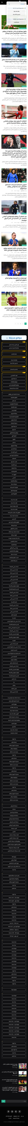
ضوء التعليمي (14, 375)
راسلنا (10, 1122)
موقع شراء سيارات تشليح (14, 841)
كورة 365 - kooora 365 (14, 933)
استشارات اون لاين (14, 455)
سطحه (14, 809)
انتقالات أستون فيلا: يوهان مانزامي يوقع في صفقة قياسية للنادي (15, 122)
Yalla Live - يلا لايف (14, 923)
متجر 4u (14, 618)
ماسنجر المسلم (14, 369)
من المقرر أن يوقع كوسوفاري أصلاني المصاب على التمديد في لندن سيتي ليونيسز (14, 218)
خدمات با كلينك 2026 (14, 717)
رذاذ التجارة (14, 468)
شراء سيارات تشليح (14, 838)
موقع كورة (14, 990)
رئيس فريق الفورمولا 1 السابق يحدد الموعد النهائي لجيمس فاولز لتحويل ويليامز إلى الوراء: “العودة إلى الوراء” (9, 1088)
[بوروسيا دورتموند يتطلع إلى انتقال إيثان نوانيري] (23, 1066)
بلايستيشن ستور (14, 663)
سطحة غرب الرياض (14, 822)
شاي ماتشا (14, 689)
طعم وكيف (14, 471)
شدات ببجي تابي (14, 576)
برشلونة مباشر (14, 749)
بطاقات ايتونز (14, 660)
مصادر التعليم (14, 541)
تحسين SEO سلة (14, 363)
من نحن (22, 1116)
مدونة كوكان (14, 423)
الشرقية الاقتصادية (14, 417)
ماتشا (14, 685)
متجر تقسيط (14, 602)
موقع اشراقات (14, 382)
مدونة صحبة (14, 484)
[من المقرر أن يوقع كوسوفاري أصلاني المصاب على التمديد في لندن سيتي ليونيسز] (14, 207)
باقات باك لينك (14, 509)
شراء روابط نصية (14, 506)
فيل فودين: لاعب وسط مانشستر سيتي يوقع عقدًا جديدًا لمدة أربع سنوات (14, 60)
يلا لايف (14, 870)
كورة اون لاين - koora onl (14, 926)
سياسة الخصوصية (16, 1118)
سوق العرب (14, 704)
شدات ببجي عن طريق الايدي (14, 621)
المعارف (14, 458)
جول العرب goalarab (14, 863)
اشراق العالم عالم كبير (14, 522)
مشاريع (14, 727)
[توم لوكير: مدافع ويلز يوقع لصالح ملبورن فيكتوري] (14, 269)
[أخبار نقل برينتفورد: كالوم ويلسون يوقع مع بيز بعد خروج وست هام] (14, 299)
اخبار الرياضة (14, 525)
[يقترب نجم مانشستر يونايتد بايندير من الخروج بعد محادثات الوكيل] (23, 1081)
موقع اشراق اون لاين (14, 385)
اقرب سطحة (14, 828)
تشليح (14, 832)
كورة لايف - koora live (14, 1021)
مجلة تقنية (14, 545)
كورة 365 (14, 857)
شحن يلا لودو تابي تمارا (14, 628)
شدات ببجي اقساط (14, 567)
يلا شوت (14, 739)
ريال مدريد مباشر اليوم (14, 875)
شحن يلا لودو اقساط (14, 589)
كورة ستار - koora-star (14, 897)
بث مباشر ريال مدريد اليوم (14, 866)
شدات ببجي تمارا (14, 570)
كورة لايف (14, 948)
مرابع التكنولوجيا (14, 404)
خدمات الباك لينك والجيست (14, 698)
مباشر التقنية (14, 481)
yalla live (14, 888)
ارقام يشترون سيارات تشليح (14, 844)
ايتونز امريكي (14, 583)
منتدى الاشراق (14, 529)
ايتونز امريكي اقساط (14, 634)
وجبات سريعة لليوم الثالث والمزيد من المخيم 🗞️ (9, 1072)
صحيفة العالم (14, 561)
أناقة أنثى (14, 436)
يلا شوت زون (14, 1050)
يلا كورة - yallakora (14, 930)
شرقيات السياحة (14, 487)
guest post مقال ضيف (14, 701)
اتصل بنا (10, 1118)
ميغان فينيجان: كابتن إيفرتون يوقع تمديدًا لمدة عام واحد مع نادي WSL (15, 249)
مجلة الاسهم (14, 413)
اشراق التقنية (14, 397)
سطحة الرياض (14, 806)
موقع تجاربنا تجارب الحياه (14, 720)
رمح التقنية (14, 465)
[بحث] (2, 2)
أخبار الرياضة (24, 56)
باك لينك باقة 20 (14, 707)
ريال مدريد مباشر (14, 752)
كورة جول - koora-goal (14, 901)
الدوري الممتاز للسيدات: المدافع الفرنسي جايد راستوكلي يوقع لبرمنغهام (16, 186)
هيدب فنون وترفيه (14, 557)
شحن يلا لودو (14, 650)
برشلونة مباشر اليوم (14, 879)
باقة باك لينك (14, 360)
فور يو (14, 640)
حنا (14, 682)
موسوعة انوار (14, 491)
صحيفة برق (14, 379)
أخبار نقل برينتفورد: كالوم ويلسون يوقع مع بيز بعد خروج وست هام (15, 309)
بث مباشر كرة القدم (23, 28)
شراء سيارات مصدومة (14, 848)
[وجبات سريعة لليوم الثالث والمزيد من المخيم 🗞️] (23, 1073)
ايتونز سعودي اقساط (14, 586)
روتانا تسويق (14, 446)
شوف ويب (14, 410)
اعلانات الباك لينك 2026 (14, 532)
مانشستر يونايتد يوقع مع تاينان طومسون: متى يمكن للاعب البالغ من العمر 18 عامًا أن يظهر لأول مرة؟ (15, 91)
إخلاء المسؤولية (16, 1116)
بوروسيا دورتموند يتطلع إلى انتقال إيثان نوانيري (10, 1064)
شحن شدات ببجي (14, 644)
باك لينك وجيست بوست (14, 538)
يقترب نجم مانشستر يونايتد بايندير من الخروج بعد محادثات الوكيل (9, 1080)
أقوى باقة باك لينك (14, 714)
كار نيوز (14, 430)
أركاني (14, 478)
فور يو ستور (14, 615)
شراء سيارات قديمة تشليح (14, 851)
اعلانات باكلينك (14, 733)
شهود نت (14, 474)
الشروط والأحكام (9, 1116)
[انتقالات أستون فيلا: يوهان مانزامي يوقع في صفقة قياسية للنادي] (14, 112)
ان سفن (14, 401)
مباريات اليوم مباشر (14, 745)
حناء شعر (14, 679)
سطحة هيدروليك (14, 815)
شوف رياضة (14, 535)
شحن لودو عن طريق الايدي (14, 653)
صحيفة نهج (14, 426)
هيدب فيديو (14, 462)
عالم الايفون (14, 420)
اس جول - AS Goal (14, 936)
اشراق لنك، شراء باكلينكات (14, 512)
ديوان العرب (14, 723)
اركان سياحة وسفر (14, 388)
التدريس (14, 519)
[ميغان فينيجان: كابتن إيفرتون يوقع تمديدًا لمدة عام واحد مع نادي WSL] (14, 239)
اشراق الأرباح (14, 494)
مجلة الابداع (14, 449)
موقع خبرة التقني (14, 433)
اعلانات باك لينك (14, 730)
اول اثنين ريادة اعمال (14, 345)
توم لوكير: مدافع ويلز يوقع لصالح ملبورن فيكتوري (16, 279)
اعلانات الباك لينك (14, 516)
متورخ (14, 439)
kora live (14, 945)
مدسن (14, 442)
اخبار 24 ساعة (14, 554)
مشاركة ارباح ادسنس (14, 348)
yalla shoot (14, 742)
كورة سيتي (14, 860)
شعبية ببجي (14, 656)
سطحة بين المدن (14, 812)
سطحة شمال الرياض (14, 819)
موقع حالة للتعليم (14, 551)
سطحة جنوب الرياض (14, 825)
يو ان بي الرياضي (14, 548)
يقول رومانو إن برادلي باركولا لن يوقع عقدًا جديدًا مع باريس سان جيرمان (15, 32)
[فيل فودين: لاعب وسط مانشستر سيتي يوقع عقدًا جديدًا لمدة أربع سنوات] (14, 50)
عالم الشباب (14, 354)
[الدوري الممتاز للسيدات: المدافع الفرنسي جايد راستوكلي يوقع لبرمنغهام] (14, 175)
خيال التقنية (14, 407)
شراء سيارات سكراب (14, 835)
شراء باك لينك (14, 500)
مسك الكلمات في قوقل (14, 394)
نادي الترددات (14, 452)
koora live (14, 910)
